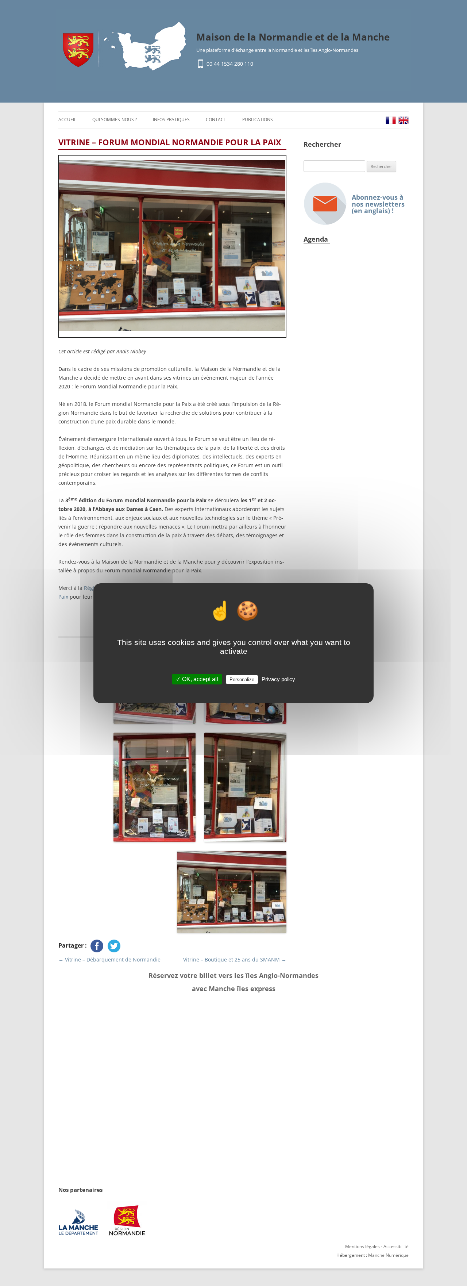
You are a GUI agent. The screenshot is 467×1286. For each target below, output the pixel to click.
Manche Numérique (388, 1255)
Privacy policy (278, 679)
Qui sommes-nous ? (114, 119)
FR (391, 120)
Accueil (67, 119)
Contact (216, 119)
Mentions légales (362, 1246)
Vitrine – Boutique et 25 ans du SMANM (234, 959)
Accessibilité (396, 1246)
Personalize (241, 679)
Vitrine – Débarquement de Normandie (109, 959)
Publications (257, 119)
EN (403, 120)
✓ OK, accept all (197, 679)
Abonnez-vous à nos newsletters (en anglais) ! (378, 204)
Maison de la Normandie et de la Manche (293, 36)
